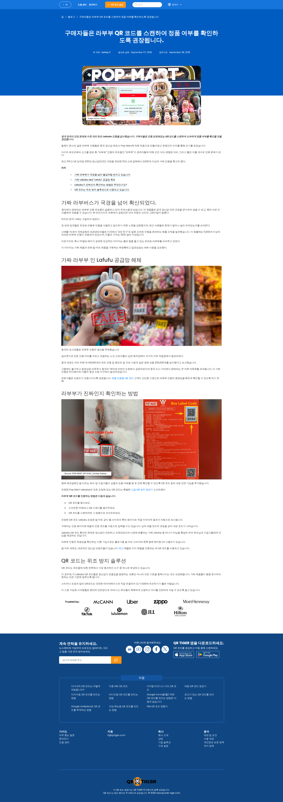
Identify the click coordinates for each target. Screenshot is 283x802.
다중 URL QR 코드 (118, 686)
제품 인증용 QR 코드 (123, 378)
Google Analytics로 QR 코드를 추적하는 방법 (85, 708)
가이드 (63, 731)
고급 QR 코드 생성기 (142, 489)
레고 (121, 548)
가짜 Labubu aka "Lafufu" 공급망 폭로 (94, 179)
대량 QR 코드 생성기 (195, 686)
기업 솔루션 (164, 742)
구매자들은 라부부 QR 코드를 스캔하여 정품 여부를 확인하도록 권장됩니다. (119, 17)
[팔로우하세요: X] (165, 649)
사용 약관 (209, 738)
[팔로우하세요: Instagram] (147, 649)
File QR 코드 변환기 (157, 706)
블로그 (71, 17)
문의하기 (64, 738)
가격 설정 (163, 746)
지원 (110, 731)
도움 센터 (64, 742)
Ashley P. (106, 52)
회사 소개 (163, 735)
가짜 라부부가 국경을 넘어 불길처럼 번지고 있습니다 (102, 174)
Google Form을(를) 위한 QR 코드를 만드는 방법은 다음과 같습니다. (161, 698)
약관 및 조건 (210, 735)
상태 (160, 738)
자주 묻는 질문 (67, 735)
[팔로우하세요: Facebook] (156, 649)
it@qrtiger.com (116, 735)
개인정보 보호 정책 (214, 742)
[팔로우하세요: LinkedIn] (129, 649)
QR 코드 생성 (117, 4)
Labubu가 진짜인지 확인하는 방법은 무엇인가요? (100, 184)
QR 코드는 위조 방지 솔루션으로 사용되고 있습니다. (101, 189)
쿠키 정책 (209, 746)
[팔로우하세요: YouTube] (138, 649)
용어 (206, 731)
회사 (161, 731)
